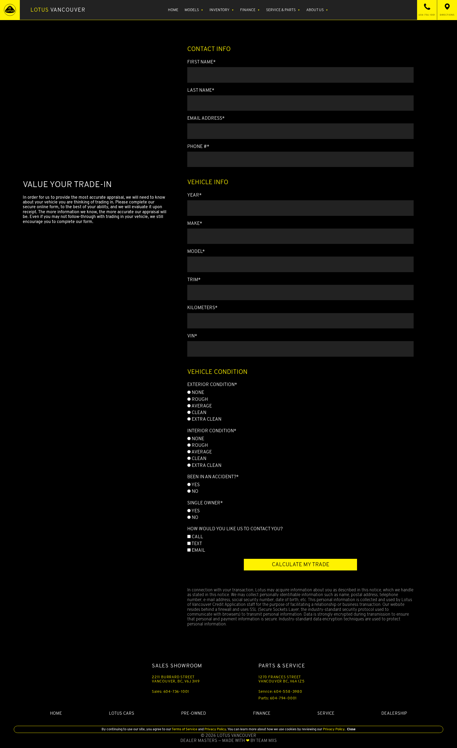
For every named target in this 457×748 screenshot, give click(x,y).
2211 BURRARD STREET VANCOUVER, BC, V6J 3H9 (176, 679)
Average (201, 405)
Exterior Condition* (212, 384)
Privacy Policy (215, 729)
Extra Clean (206, 419)
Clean (198, 412)
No (194, 491)
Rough (199, 399)
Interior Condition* (211, 430)
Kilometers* (202, 307)
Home (173, 10)
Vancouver (57, 10)
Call (197, 536)
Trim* (193, 279)
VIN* (192, 335)
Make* (194, 223)
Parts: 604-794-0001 (277, 698)
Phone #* (198, 146)
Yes (195, 484)
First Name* (201, 61)
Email (198, 550)
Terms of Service (184, 729)
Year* (194, 195)
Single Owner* (205, 502)
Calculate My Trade (300, 564)
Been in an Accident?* (213, 476)
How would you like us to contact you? (235, 528)
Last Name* (200, 90)
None (197, 392)
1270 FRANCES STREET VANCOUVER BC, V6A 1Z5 (281, 679)
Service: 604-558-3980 (280, 691)
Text (196, 543)
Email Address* (206, 118)
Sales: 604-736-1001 (170, 691)
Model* (196, 251)
